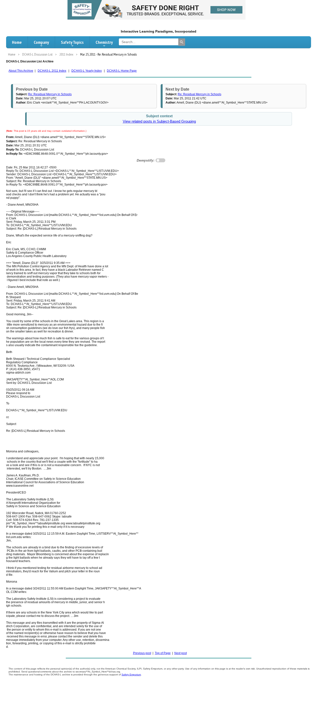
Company (41, 42)
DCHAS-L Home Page (122, 70)
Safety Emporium (131, 674)
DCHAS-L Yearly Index (86, 70)
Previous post (142, 653)
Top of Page (163, 653)
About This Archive (21, 70)
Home (17, 42)
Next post (180, 653)
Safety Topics (72, 42)
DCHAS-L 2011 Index (52, 70)
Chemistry (104, 42)
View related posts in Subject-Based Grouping (159, 121)
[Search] (181, 42)
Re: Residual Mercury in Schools (50, 94)
